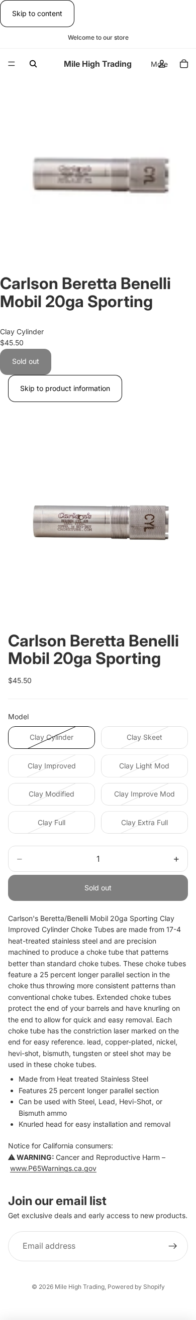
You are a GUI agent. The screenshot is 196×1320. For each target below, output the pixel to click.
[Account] (162, 64)
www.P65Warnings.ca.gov (53, 1168)
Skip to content (37, 13)
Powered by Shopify (136, 1286)
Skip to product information (65, 388)
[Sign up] (172, 1246)
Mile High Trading (80, 1286)
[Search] (33, 64)
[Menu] (11, 64)
